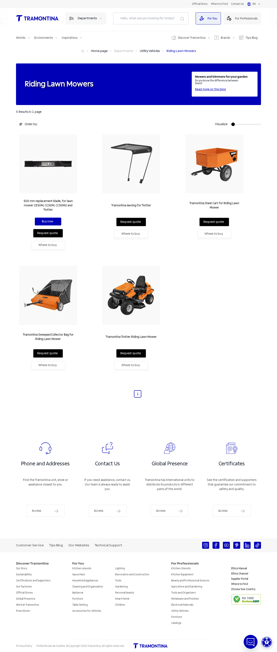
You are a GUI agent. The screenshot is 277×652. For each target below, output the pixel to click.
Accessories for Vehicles (86, 611)
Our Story (21, 568)
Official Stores (24, 592)
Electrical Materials (182, 604)
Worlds (20, 37)
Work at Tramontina (27, 604)
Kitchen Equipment (182, 574)
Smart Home (122, 598)
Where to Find (219, 4)
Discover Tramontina (191, 37)
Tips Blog (251, 37)
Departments (87, 18)
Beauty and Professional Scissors (190, 580)
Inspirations (69, 37)
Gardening (121, 586)
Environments (43, 37)
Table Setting (80, 604)
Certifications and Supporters (33, 580)
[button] (267, 642)
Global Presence (25, 598)
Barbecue (77, 592)
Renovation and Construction (132, 574)
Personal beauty (124, 592)
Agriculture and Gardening (186, 586)
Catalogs (176, 623)
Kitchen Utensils (181, 568)
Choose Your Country (243, 589)
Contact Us (237, 4)
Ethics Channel (239, 573)
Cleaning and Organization (87, 586)
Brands (225, 37)
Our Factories (24, 586)
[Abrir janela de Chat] (251, 642)
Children (120, 604)
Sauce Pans (78, 574)
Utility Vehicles (180, 611)
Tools (118, 580)
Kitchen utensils (81, 568)
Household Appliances (85, 580)
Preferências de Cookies (51, 646)
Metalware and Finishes (185, 598)
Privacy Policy (24, 646)
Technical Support (108, 545)
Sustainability (24, 574)
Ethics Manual (239, 568)
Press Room (23, 611)
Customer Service (30, 545)
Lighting (120, 568)
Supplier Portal (239, 579)
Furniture (77, 598)
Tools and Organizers (183, 592)
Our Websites (78, 545)
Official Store (200, 4)
